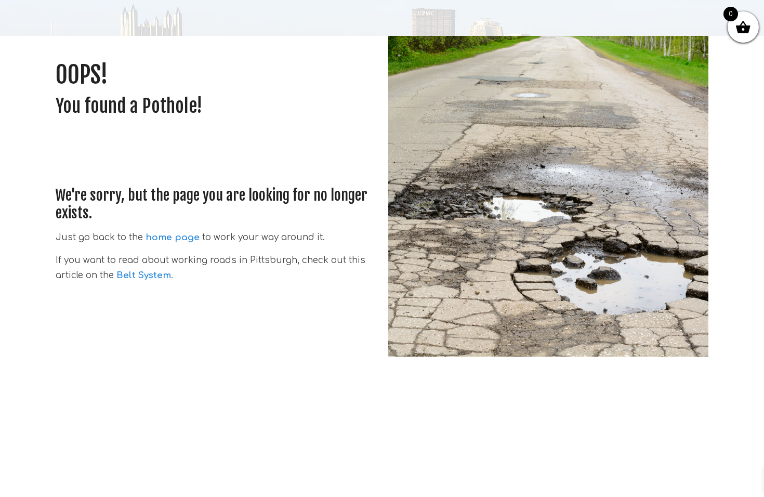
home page (173, 237)
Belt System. (143, 275)
